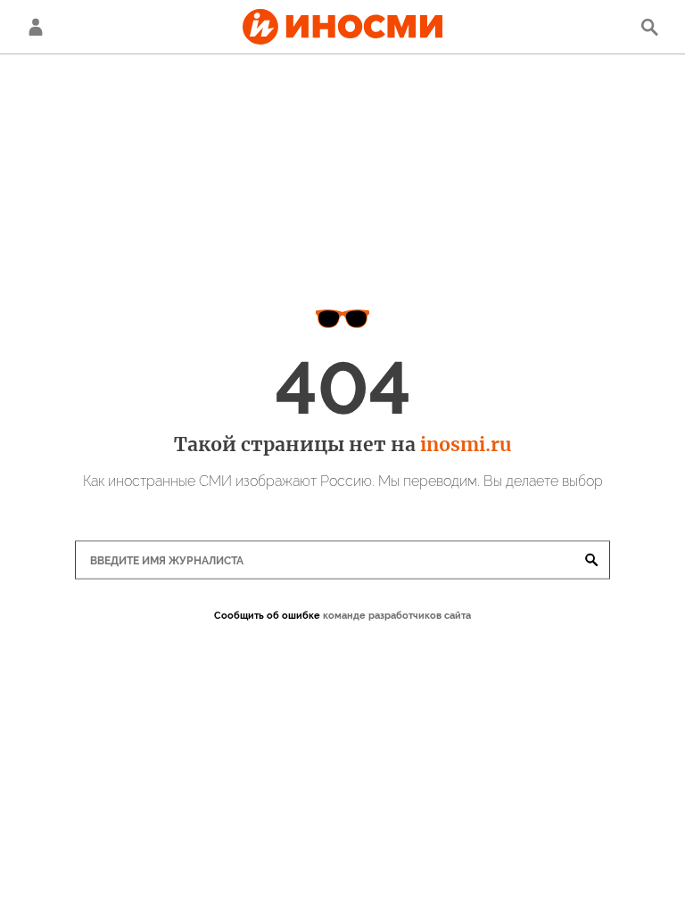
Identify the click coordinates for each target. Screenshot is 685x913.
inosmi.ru (465, 444)
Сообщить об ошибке (267, 615)
